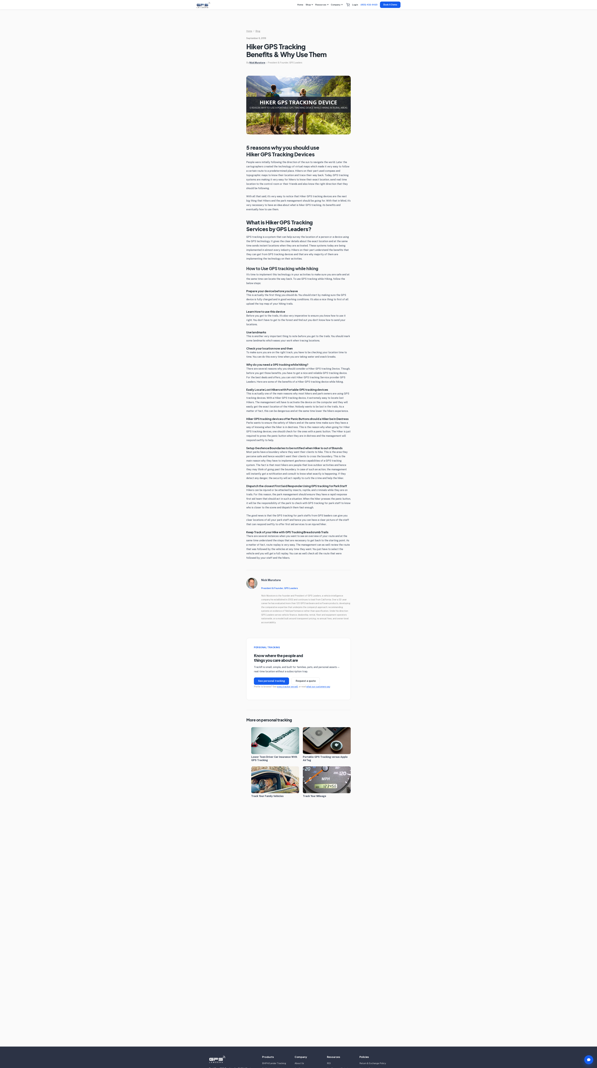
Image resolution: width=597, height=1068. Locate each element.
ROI (329, 1063)
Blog (257, 31)
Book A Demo (390, 4)
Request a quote (306, 680)
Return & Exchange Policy (372, 1063)
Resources (320, 4)
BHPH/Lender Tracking (274, 1063)
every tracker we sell (287, 686)
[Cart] (348, 5)
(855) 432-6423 (369, 4)
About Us (299, 1063)
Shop (308, 4)
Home (300, 4)
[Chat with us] (588, 1059)
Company (335, 4)
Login (355, 4)
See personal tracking (271, 680)
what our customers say (318, 686)
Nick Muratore (257, 62)
